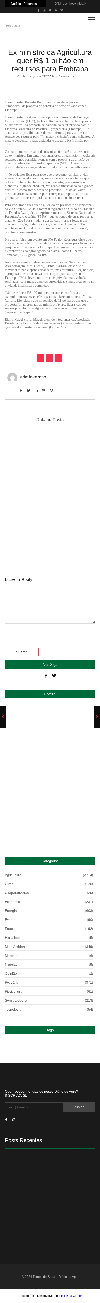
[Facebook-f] (46, 676)
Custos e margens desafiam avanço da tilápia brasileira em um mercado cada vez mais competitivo (49, 446)
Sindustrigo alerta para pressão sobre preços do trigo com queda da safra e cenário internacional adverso (48, 757)
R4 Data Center (71, 1296)
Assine (79, 1107)
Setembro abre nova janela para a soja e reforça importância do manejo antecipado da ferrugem (48, 487)
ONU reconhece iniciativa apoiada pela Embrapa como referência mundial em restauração (42, 722)
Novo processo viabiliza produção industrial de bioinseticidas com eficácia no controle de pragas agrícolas (50, 531)
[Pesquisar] (93, 26)
